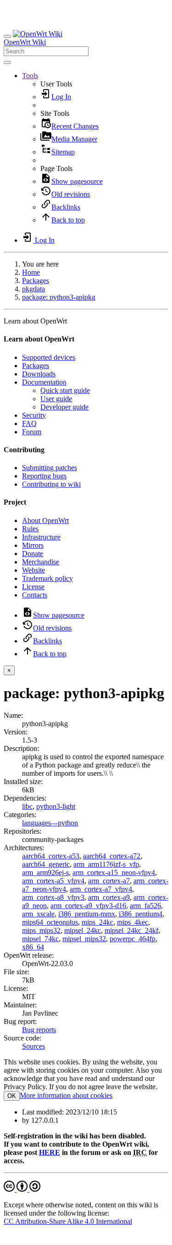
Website (33, 570)
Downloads (38, 374)
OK (11, 1095)
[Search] (7, 62)
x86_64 (33, 947)
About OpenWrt (45, 520)
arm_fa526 (145, 906)
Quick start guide (65, 390)
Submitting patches (49, 468)
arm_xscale (38, 914)
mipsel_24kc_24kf (131, 930)
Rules (30, 529)
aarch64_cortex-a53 (50, 856)
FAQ (29, 423)
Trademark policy (47, 578)
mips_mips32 (41, 930)
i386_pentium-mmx (86, 914)
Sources (33, 1046)
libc (27, 806)
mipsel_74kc (40, 939)
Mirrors (33, 545)
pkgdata (33, 289)
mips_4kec (132, 922)
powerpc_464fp (132, 939)
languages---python (50, 823)
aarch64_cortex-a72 (111, 856)
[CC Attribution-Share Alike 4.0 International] (22, 1189)
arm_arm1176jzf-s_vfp (106, 864)
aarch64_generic (46, 864)
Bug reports (39, 1030)
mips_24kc (97, 922)
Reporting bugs (44, 476)
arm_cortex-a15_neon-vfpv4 (113, 872)
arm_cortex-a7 (109, 881)
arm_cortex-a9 (109, 897)
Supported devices (48, 357)
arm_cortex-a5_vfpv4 (53, 881)
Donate (32, 553)
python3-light (55, 806)
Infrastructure (41, 537)
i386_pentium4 (140, 914)
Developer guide (64, 407)
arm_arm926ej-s (45, 872)
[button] (30, 76)
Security (34, 415)
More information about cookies (66, 1095)
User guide (56, 399)
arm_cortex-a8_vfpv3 (53, 897)
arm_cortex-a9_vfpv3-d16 (88, 906)
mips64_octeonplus (50, 922)
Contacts (34, 595)
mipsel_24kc (82, 930)
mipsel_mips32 (84, 939)
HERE (49, 1152)
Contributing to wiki (51, 484)
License (33, 587)
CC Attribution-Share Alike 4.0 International (68, 1221)
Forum (31, 432)
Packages (35, 280)
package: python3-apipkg (58, 297)
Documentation (44, 382)
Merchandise (40, 562)
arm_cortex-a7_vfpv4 (101, 889)
